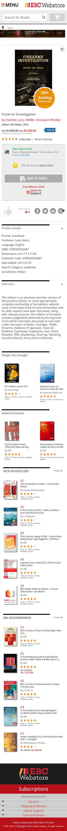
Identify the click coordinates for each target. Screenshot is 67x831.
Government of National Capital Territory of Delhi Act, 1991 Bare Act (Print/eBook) (52, 445)
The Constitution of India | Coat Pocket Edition (39, 485)
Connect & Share (33, 815)
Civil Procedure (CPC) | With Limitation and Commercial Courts (39, 511)
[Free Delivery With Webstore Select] (33, 193)
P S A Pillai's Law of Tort (16, 386)
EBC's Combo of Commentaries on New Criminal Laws (39, 685)
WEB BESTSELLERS (16, 471)
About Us (27, 796)
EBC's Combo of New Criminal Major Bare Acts (40, 631)
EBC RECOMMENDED (17, 618)
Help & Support (33, 810)
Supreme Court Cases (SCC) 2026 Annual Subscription (40, 564)
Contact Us (39, 796)
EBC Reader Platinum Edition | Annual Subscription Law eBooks (39, 590)
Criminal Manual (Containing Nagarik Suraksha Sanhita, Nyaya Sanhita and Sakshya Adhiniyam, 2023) (38, 711)
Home (10, 28)
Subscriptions (33, 789)
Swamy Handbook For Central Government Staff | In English (41, 738)
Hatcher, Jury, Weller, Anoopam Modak (33, 120)
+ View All (58, 471)
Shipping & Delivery (33, 806)
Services (33, 801)
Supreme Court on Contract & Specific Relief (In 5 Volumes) (52, 387)
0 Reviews (25, 139)
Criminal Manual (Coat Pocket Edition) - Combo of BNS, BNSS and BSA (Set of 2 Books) (39, 658)
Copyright (21, 826)
